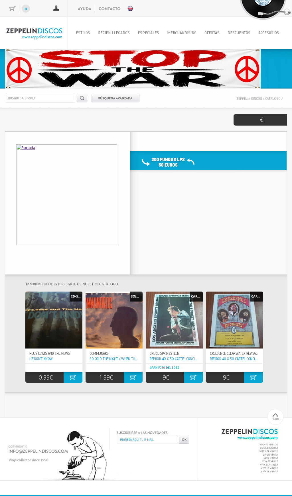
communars (99, 353)
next (271, 68)
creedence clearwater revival (233, 353)
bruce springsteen (164, 353)
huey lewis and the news (49, 353)
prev (21, 68)
